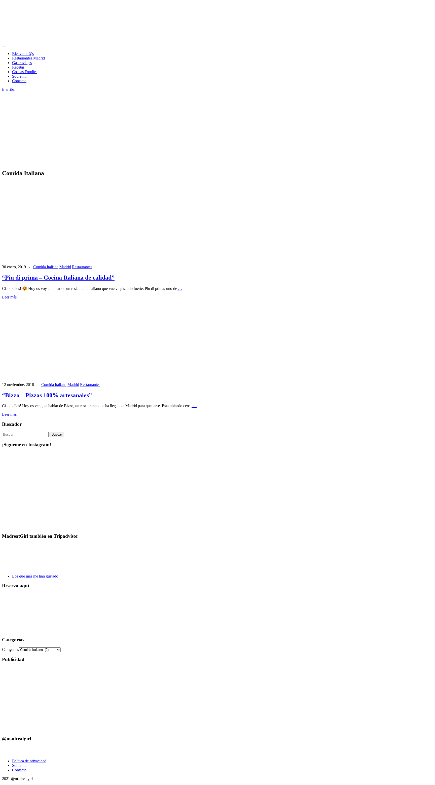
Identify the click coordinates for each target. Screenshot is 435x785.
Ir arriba (8, 89)
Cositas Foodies (24, 72)
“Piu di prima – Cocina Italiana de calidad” (58, 277)
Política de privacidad (29, 761)
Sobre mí (19, 76)
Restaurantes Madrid (28, 58)
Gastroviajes (22, 63)
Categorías (10, 649)
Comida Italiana (45, 267)
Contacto (19, 81)
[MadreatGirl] (40, 40)
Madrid (65, 267)
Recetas (18, 67)
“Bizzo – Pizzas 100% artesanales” (47, 395)
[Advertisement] (217, 129)
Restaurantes (82, 267)
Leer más (9, 297)
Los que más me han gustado (35, 576)
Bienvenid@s (23, 53)
